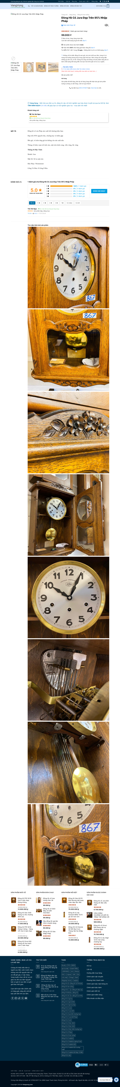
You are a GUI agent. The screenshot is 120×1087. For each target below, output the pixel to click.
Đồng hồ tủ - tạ (66, 989)
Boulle (63, 965)
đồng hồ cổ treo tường (68, 1035)
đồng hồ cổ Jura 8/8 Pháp (69, 1017)
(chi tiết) (44, 105)
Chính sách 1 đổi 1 (84, 1)
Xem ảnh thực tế (69, 25)
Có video (69, 203)
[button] (95, 1)
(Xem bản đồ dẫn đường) (82, 1073)
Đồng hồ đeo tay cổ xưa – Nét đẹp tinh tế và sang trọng (49, 987)
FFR (68, 965)
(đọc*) (84, 40)
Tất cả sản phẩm (37, 6)
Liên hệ (68, 1)
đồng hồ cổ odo (66, 1020)
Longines (68, 974)
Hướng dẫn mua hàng (94, 973)
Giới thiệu (61, 1)
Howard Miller (74, 968)
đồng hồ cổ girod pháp (68, 1005)
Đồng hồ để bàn (66, 992)
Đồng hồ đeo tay (76, 6)
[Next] (55, 37)
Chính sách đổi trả (93, 991)
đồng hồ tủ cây (66, 1055)
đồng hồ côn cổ (66, 995)
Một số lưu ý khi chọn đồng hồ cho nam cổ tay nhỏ (49, 996)
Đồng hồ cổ (65, 983)
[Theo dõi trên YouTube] (108, 1)
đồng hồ (75, 992)
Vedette (76, 980)
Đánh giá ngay (99, 191)
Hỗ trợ (89, 966)
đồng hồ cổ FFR (77, 995)
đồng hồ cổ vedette (67, 1038)
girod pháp (65, 968)
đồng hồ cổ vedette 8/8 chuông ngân (71, 1048)
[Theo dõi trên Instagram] (104, 1)
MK (74, 974)
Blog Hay (74, 1)
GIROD (73, 965)
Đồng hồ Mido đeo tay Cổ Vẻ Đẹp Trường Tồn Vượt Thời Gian (49, 977)
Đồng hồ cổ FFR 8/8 (76, 983)
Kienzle (77, 971)
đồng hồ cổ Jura (66, 1008)
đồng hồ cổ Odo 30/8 (68, 1023)
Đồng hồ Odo (64, 6)
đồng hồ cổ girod (67, 998)
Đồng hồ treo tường (51, 6)
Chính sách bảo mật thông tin (97, 984)
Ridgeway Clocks (67, 980)
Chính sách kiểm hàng (94, 995)
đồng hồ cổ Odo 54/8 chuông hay (71, 1029)
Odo (78, 974)
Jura (61, 131)
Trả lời (29, 213)
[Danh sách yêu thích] (100, 1)
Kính (63, 974)
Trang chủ (64, 14)
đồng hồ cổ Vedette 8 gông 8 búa (71, 1041)
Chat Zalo (94, 88)
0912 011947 (83, 88)
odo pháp (65, 977)
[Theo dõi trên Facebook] (103, 1)
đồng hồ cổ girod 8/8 (68, 1002)
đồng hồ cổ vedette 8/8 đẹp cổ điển (72, 1052)
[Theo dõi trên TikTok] (106, 1)
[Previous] (14, 37)
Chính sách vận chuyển (95, 977)
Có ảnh (78, 203)
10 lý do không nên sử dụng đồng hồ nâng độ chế (49, 967)
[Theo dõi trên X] (22, 998)
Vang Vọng (72, 14)
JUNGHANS (65, 971)
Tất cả (32, 203)
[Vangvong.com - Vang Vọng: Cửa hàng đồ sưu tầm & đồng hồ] (18, 6)
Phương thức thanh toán (95, 980)
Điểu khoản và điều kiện (95, 998)
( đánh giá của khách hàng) (78, 31)
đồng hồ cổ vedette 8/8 (69, 1044)
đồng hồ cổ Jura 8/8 (68, 1011)
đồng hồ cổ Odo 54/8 (68, 1026)
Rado (76, 977)
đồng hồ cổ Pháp (67, 1032)
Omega (71, 977)
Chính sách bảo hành (94, 987)
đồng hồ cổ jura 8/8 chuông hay (71, 1014)
